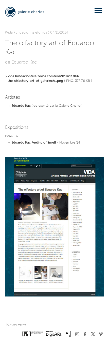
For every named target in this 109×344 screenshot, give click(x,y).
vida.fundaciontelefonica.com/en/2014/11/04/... (45, 76)
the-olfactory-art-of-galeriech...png (35, 81)
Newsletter (16, 325)
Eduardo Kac (21, 105)
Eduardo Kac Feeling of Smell (33, 142)
